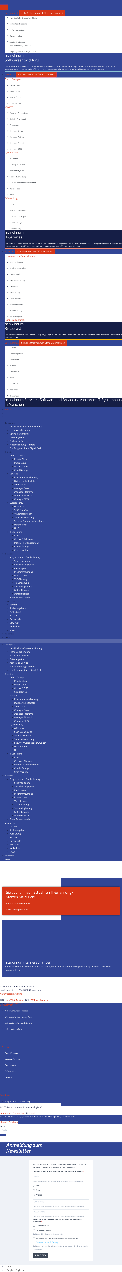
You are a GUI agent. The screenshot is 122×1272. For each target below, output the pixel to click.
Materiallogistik (21, 593)
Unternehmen (10, 601)
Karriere (13, 604)
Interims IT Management (26, 543)
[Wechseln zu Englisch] (6, 416)
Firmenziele (15, 619)
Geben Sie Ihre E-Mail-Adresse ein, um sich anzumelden (58, 1172)
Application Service (19, 441)
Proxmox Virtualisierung (26, 477)
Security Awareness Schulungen (30, 521)
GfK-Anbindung (21, 590)
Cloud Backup (21, 470)
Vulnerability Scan (23, 513)
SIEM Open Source (23, 510)
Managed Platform (23, 492)
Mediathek (15, 626)
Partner (13, 615)
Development (10, 423)
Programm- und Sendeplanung (20, 256)
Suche (3, 1126)
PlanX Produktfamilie (15, 320)
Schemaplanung (22, 561)
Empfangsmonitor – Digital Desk (25, 448)
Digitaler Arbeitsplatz (24, 481)
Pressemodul (20, 575)
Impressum (5, 1113)
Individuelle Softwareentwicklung (26, 426)
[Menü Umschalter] (4, 7)
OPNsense (19, 506)
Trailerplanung (21, 582)
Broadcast (9, 554)
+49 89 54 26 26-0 (13, 1000)
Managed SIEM (21, 499)
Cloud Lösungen (13, 79)
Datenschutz (19, 1113)
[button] (61, 641)
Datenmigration (17, 437)
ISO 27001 (14, 622)
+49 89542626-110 (39, 1000)
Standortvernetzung (24, 517)
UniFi (16, 528)
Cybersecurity (11, 152)
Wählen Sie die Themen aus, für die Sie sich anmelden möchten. (57, 1221)
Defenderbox (20, 524)
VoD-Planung (20, 579)
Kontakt (8, 637)
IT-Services (9, 452)
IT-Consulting (11, 198)
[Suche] (3, 1135)
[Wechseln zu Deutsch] (6, 413)
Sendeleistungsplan (24, 564)
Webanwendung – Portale (22, 444)
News (12, 630)
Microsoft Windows (23, 539)
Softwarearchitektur (19, 433)
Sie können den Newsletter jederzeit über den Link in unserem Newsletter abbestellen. (61, 1246)
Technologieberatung (20, 430)
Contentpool (20, 568)
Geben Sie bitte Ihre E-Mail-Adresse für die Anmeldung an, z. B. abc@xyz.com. (58, 1181)
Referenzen (9, 634)
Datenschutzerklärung (47, 1242)
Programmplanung (23, 572)
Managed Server (22, 488)
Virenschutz (20, 484)
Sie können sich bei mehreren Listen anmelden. (48, 1234)
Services (9, 107)
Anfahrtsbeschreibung (11, 993)
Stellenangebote (18, 608)
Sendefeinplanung (23, 586)
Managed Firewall (23, 495)
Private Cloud (20, 459)
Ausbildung (15, 612)
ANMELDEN (40, 1255)
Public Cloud (20, 463)
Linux (17, 535)
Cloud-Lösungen (22, 546)
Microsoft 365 (21, 466)
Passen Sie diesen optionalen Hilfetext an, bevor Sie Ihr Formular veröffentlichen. (59, 1206)
